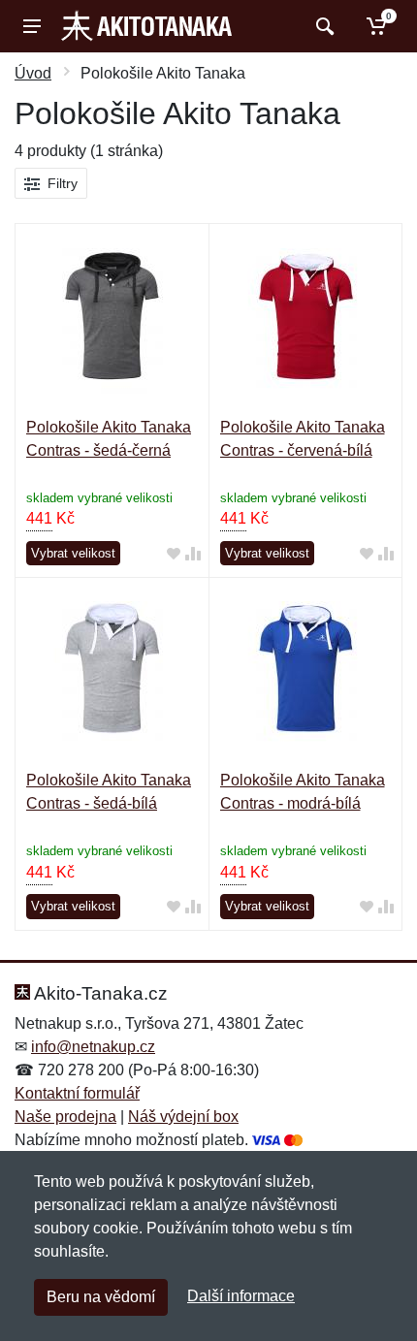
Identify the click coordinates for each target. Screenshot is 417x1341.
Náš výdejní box (183, 1116)
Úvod (33, 73)
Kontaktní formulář (77, 1093)
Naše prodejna (65, 1116)
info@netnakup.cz (93, 1046)
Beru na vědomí (101, 1297)
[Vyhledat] (322, 26)
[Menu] (32, 26)
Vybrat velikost (73, 553)
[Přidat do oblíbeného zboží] (173, 554)
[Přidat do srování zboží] (193, 554)
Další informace (241, 1296)
